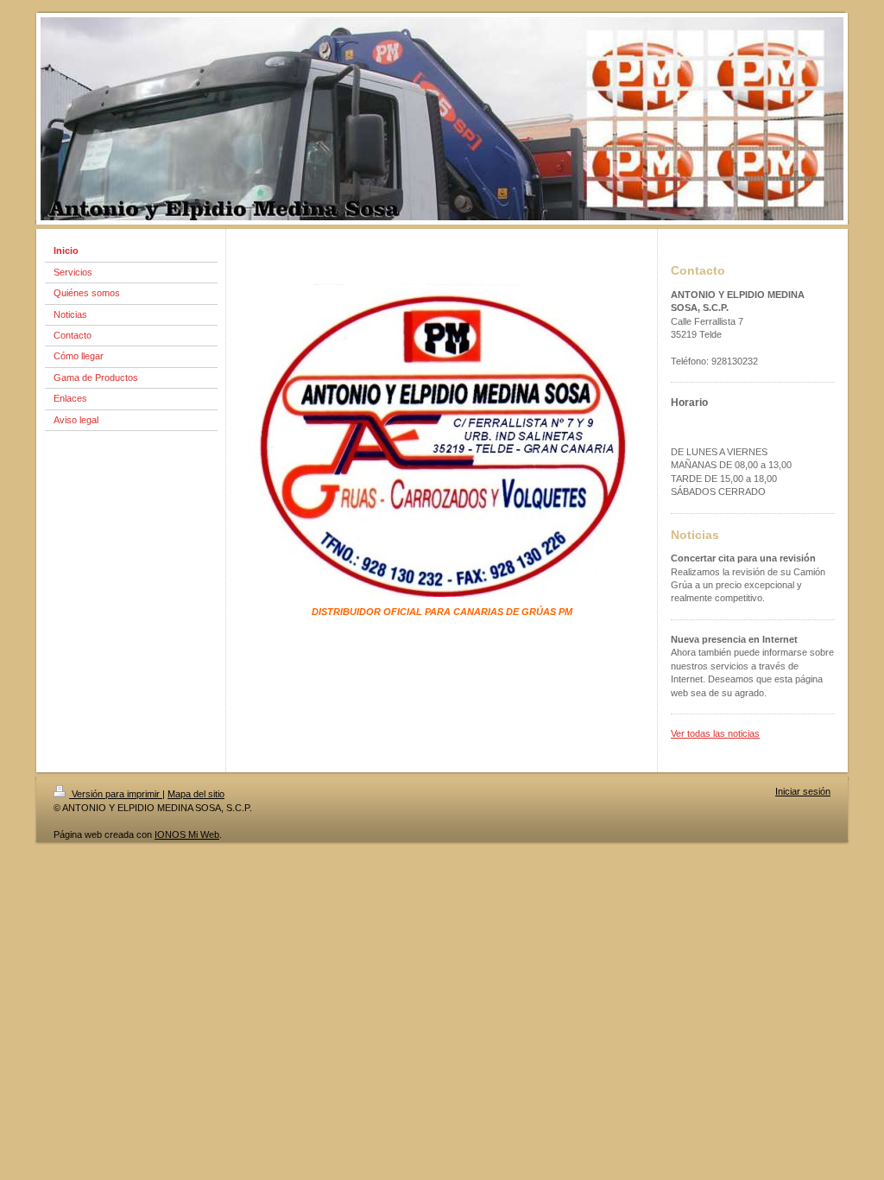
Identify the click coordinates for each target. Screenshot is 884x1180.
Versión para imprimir (115, 794)
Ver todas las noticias (715, 733)
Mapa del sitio (195, 794)
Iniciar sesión (802, 791)
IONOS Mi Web (187, 834)
